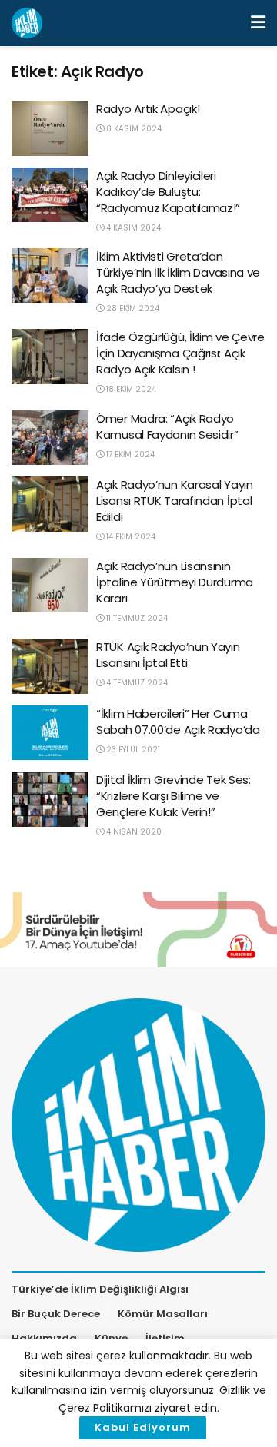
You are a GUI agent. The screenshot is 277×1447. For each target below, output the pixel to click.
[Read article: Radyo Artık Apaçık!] (50, 128)
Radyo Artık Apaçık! (147, 109)
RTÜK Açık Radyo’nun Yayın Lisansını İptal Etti (168, 655)
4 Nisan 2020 (133, 832)
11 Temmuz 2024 (136, 618)
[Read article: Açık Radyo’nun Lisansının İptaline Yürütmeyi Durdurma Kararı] (50, 585)
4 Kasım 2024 (132, 228)
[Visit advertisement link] (138, 929)
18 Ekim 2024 (130, 389)
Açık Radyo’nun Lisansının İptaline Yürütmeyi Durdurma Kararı (174, 582)
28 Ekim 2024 (131, 308)
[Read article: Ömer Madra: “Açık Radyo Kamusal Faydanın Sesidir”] (50, 438)
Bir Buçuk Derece (56, 1313)
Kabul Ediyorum (143, 1427)
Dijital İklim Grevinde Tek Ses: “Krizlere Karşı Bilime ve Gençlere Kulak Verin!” (173, 796)
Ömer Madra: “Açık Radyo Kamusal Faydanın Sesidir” (167, 426)
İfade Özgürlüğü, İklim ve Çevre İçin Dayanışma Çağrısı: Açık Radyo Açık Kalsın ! (180, 353)
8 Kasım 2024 (133, 128)
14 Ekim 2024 (129, 537)
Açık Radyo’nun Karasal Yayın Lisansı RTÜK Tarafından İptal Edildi (174, 500)
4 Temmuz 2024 (136, 683)
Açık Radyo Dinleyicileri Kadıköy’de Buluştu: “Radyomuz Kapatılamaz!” (168, 192)
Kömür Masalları (163, 1313)
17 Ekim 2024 (129, 454)
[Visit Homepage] (27, 23)
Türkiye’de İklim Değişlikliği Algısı (100, 1289)
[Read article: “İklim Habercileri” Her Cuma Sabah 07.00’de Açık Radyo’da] (50, 733)
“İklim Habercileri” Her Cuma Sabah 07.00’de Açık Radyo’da (178, 721)
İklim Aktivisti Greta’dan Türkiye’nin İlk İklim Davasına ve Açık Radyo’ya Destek (178, 272)
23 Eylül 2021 (132, 749)
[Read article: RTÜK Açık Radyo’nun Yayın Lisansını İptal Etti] (50, 666)
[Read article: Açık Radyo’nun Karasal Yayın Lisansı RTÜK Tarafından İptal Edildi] (50, 504)
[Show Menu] (258, 23)
